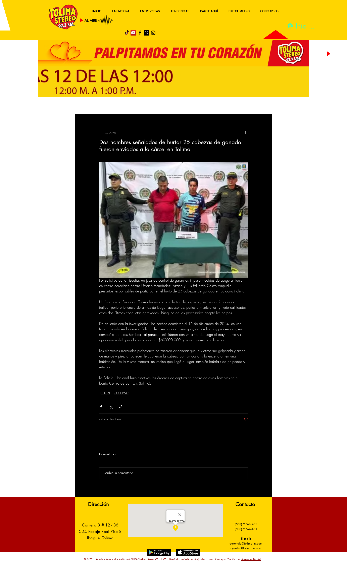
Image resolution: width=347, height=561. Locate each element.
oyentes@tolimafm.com (246, 548)
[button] (263, 106)
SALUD (110, 106)
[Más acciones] (245, 132)
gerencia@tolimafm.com (246, 543)
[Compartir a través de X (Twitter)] (111, 407)
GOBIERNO (183, 106)
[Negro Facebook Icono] (140, 33)
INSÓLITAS (211, 106)
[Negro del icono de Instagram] (153, 33)
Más (231, 106)
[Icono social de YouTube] (133, 33)
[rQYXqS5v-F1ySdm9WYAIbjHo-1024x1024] (146, 33)
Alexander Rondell (251, 559)
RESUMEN (88, 106)
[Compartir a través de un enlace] (121, 407)
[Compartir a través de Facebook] (101, 407)
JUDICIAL (157, 106)
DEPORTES (133, 106)
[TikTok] (127, 33)
